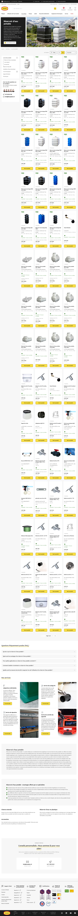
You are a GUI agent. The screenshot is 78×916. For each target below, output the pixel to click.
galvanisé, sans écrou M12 (41, 498)
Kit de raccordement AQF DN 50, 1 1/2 (69, 424)
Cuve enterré (6, 62)
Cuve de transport (7, 71)
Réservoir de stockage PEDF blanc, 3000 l (55, 112)
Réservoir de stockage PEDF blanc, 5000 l (55, 151)
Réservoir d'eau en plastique (10, 60)
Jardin (35, 13)
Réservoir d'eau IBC (7, 66)
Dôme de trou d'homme (69, 535)
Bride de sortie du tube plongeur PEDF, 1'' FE (54, 612)
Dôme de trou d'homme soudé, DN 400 (26, 612)
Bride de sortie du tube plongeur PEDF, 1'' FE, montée (54, 499)
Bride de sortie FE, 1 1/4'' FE (41, 535)
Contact (3, 894)
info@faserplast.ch (6, 1)
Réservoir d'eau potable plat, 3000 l (26, 347)
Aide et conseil (3, 4)
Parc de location (74, 4)
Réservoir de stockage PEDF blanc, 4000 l (41, 151)
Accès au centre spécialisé (12, 4)
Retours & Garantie (5, 903)
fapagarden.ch (17, 892)
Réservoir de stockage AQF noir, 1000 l (26, 228)
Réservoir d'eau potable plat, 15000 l (26, 267)
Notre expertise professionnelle (20, 886)
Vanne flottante (67, 227)
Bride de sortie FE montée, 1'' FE (26, 387)
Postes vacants (30, 902)
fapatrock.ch (16, 895)
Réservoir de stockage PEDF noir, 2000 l (41, 112)
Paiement (3, 892)
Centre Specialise (5, 897)
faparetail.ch (16, 897)
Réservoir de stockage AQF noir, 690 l (55, 228)
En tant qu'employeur (31, 890)
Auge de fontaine (6, 74)
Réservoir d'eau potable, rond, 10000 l (55, 307)
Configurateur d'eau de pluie (63, 4)
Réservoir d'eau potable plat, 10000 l (26, 307)
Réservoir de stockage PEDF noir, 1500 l (70, 190)
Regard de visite (24, 423)
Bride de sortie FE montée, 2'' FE (41, 387)
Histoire (28, 897)
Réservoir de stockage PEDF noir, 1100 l (70, 112)
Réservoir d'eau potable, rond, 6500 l (69, 307)
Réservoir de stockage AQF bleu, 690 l (69, 151)
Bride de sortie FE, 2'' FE (26, 574)
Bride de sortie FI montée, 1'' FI (41, 612)
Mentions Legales (23, 913)
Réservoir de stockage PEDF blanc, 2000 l (27, 73)
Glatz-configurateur (53, 4)
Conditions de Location (34, 913)
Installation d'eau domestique (9, 69)
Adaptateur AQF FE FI (40, 423)
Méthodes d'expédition (70, 886)
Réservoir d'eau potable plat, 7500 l (69, 267)
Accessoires (6, 64)
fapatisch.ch (16, 900)
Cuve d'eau (23, 13)
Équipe (28, 892)
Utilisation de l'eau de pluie (13, 13)
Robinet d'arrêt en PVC (54, 460)
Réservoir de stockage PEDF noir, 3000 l (27, 190)
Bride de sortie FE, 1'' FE (69, 498)
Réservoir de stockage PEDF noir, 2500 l (41, 190)
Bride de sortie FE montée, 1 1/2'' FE (55, 424)
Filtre (54, 52)
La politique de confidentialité (53, 913)
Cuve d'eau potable (7, 57)
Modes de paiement (57, 886)
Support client (8, 886)
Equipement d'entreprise (57, 13)
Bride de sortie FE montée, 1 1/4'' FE (70, 387)
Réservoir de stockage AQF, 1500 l (41, 228)
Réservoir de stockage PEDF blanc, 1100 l (41, 73)
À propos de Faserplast (32, 886)
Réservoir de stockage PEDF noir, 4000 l (27, 112)
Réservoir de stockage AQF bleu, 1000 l (55, 190)
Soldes (72, 13)
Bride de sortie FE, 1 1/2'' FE (55, 574)
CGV (28, 913)
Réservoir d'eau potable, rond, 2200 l (69, 347)
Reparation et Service (43, 913)
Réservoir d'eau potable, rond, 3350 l (55, 267)
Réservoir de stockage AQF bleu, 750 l (26, 151)
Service (66, 13)
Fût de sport (5, 76)
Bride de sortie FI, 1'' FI (68, 574)
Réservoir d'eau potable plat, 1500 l (40, 347)
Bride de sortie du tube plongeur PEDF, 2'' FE (54, 536)
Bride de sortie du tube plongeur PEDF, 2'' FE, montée (40, 461)
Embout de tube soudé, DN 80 (69, 612)
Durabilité (29, 895)
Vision (28, 900)
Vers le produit (27, 91)
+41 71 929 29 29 (14, 1)
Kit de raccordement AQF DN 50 (69, 461)
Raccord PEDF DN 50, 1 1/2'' (27, 460)
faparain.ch (16, 890)
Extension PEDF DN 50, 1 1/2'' (26, 499)
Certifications (45, 886)
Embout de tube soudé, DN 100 (41, 575)
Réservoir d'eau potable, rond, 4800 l (55, 347)
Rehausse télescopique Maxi (27, 535)
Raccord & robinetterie (44, 13)
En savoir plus (7, 703)
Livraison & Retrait (5, 889)
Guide (18, 4)
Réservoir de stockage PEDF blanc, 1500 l (70, 73)
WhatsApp (20, 1)
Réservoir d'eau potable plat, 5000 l (40, 307)
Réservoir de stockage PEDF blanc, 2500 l (55, 73)
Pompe (30, 13)
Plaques (3, 13)
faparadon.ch (17, 902)
